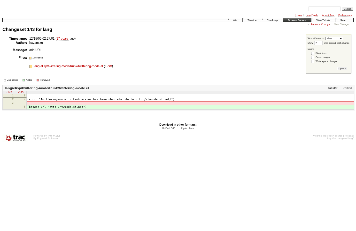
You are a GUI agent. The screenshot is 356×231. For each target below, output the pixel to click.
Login (298, 15)
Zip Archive (187, 128)
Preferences (345, 15)
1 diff (108, 66)
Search (344, 20)
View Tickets (323, 20)
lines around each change (336, 43)
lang (47, 29)
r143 (20, 92)
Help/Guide (312, 15)
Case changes (323, 57)
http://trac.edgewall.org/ (340, 138)
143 (31, 29)
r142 (9, 92)
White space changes (326, 61)
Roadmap (272, 20)
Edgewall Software (47, 138)
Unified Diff (168, 128)
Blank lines (321, 53)
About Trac (328, 15)
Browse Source (297, 20)
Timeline (252, 20)
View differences (316, 38)
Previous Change (320, 24)
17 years (62, 38)
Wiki (235, 20)
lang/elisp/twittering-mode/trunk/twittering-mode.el (69, 66)
